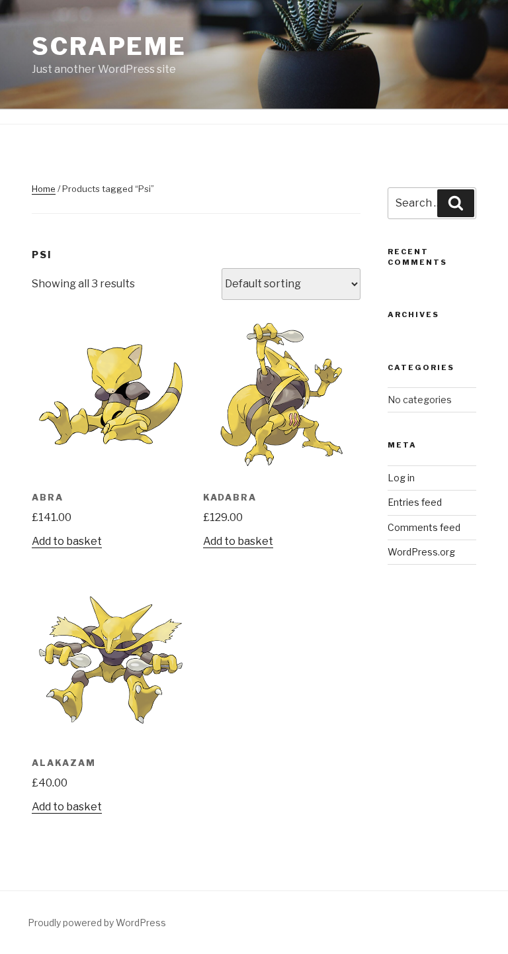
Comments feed (424, 527)
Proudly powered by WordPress (97, 922)
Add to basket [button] (67, 541)
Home (44, 188)
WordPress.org (421, 551)
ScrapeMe (109, 46)
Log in (401, 477)
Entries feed (415, 502)
